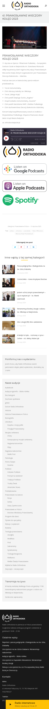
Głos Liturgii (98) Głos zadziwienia (29, 322)
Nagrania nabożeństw (13, 451)
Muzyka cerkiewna (12, 432)
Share (43, 143)
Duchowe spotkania (12, 399)
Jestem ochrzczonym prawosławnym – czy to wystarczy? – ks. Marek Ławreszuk (31, 295)
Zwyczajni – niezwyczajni (14, 569)
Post (9, 542)
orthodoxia (19, 231)
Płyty (9, 447)
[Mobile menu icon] (3, 5)
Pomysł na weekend (14, 476)
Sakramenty (11, 546)
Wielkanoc (11, 558)
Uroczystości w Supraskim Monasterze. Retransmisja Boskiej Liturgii (21, 661)
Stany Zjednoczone (14, 506)
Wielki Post (11, 454)
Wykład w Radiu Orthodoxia (15, 565)
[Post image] (8, 269)
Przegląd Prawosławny (15, 429)
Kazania (10, 465)
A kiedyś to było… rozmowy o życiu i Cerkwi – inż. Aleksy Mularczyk (30, 336)
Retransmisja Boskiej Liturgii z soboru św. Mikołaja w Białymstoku (31, 310)
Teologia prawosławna (13, 532)
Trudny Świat (12, 483)
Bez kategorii (10, 395)
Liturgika (10, 535)
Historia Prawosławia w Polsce (16, 414)
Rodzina (8, 528)
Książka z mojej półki (15, 425)
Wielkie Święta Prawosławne (17, 561)
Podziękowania (10, 491)
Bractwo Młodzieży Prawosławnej (20, 513)
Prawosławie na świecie (14, 495)
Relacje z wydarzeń (12, 524)
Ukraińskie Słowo (13, 487)
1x (16, 139)
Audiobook (9, 388)
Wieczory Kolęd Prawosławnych (24, 233)
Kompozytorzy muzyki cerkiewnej (19, 440)
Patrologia (9, 458)
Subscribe (34, 143)
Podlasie (8, 469)
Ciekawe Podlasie (13, 472)
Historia (8, 410)
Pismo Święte (10, 462)
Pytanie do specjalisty (13, 520)
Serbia (9, 502)
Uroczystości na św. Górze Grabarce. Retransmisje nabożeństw (20, 651)
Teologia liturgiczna (14, 554)
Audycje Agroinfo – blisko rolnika (17, 391)
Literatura (8, 422)
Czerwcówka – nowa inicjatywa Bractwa (32, 279)
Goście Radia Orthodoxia (14, 407)
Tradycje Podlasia (14, 480)
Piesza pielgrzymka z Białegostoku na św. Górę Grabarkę (31, 267)
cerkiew (12, 231)
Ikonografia (9, 418)
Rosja (9, 498)
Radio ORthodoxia (38, 231)
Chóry (9, 436)
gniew (7, 403)
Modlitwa (10, 539)
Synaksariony (12, 550)
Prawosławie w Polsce (22, 226)
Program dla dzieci (12, 516)
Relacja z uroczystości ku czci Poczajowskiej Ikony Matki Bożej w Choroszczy (23, 668)
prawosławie (27, 231)
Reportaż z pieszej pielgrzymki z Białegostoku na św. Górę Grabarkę (23, 644)
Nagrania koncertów (14, 443)
